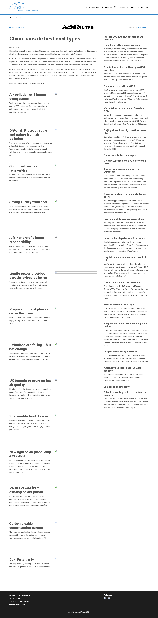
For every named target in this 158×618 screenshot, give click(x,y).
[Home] (23, 5)
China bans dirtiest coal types (120, 155)
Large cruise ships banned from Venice (125, 238)
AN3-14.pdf (142, 28)
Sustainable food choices (29, 416)
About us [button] (144, 7)
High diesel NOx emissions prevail (122, 45)
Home (12, 18)
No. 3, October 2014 (16, 28)
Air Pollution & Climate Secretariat (26, 11)
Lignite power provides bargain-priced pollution (28, 275)
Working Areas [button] (94, 7)
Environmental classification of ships (124, 219)
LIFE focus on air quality (117, 386)
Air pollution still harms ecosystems (27, 97)
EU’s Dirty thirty (21, 559)
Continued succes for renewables (26, 168)
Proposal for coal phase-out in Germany (28, 311)
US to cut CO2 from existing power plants (26, 490)
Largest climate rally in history (120, 351)
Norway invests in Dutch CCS (119, 86)
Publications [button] (123, 7)
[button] (102, 7)
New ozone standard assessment (122, 282)
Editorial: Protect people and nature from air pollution (28, 134)
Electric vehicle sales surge (119, 304)
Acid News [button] (109, 7)
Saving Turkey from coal (28, 202)
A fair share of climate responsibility (26, 240)
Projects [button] (133, 7)
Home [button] (85, 7)
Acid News (19, 18)
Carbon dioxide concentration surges (26, 526)
